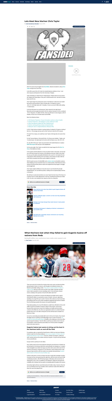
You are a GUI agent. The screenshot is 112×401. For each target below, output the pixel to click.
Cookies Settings (70, 394)
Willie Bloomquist (31, 144)
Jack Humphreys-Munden (32, 23)
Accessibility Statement (44, 394)
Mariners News (34, 222)
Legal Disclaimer (31, 394)
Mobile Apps (82, 390)
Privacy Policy (58, 392)
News (13, 1)
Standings (27, 1)
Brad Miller (46, 86)
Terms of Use (69, 392)
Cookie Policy (82, 392)
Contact (57, 390)
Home (28, 222)
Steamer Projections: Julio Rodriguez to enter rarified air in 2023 (43, 121)
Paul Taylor (29, 240)
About (28, 390)
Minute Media (20, 397)
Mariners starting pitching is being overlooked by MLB (40, 125)
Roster (32, 1)
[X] (104, 1)
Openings (41, 390)
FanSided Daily (30, 392)
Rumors (17, 1)
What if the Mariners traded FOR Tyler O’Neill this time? (41, 123)
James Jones (51, 161)
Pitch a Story (42, 392)
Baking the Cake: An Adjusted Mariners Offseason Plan (41, 126)
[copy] (34, 26)
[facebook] (102, 1)
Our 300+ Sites (69, 390)
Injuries (36, 1)
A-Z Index (57, 394)
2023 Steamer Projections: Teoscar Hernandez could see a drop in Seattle (45, 120)
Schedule (22, 1)
